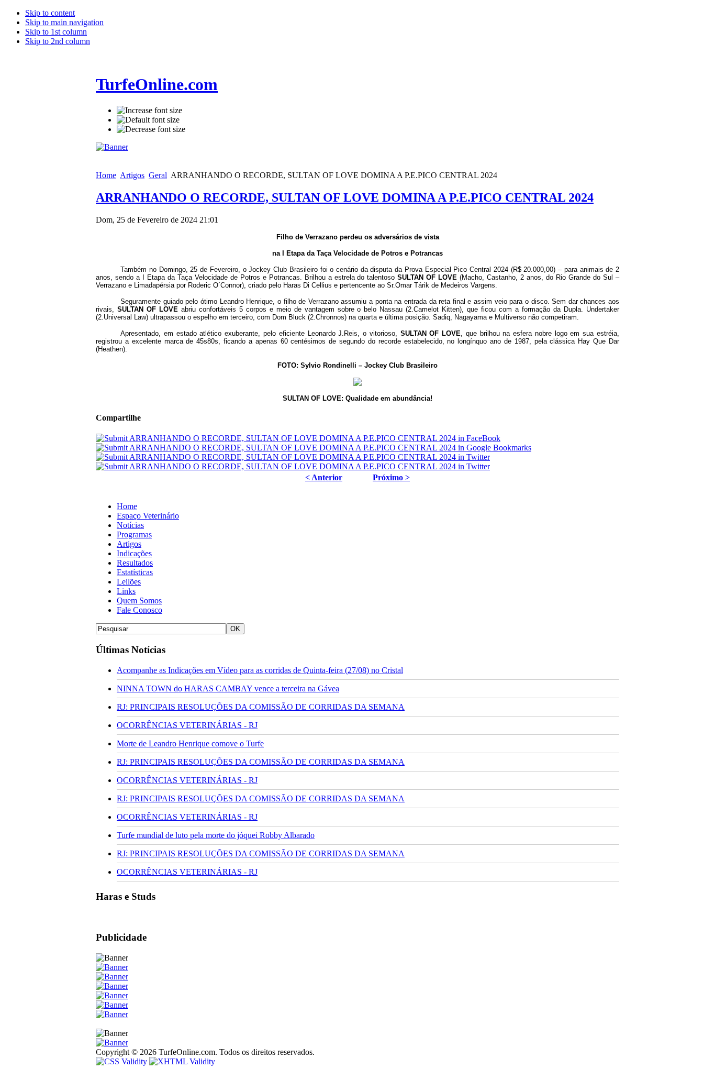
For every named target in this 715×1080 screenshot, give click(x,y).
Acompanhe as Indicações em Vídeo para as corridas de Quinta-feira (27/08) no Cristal (260, 670)
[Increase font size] (149, 110)
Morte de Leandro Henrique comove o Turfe (190, 743)
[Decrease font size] (151, 129)
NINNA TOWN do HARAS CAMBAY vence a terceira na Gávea (228, 688)
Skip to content (50, 12)
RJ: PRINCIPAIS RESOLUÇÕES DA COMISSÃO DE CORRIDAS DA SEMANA (261, 706)
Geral (158, 175)
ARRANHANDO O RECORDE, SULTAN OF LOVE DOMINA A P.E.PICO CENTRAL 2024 (345, 197)
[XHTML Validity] (182, 1061)
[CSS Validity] (122, 1061)
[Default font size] (148, 120)
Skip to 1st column (56, 31)
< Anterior (323, 477)
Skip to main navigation (64, 22)
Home (106, 175)
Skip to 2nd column (57, 41)
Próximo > (391, 477)
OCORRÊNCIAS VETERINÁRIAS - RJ (187, 725)
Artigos (132, 175)
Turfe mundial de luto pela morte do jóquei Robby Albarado (216, 835)
